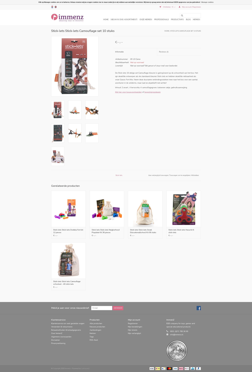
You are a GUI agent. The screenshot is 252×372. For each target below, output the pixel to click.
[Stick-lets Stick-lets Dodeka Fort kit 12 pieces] (68, 209)
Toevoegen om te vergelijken (180, 175)
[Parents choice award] (183, 350)
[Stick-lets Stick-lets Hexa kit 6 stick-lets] (183, 209)
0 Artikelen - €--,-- (169, 7)
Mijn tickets (132, 330)
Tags (92, 336)
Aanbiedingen (95, 330)
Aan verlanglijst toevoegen (158, 175)
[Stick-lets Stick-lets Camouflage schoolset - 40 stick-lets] (68, 261)
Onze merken (146, 19)
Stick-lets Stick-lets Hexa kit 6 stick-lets (181, 231)
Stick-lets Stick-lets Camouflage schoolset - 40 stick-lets (66, 282)
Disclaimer (55, 340)
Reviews (163, 52)
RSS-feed (94, 340)
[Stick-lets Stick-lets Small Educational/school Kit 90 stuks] (145, 209)
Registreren (133, 323)
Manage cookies (207, 2)
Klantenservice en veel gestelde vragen (67, 323)
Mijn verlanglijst (134, 333)
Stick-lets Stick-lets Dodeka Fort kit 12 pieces (68, 231)
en (56, 7)
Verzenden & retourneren (61, 327)
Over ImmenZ (56, 333)
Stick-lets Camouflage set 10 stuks (185, 31)
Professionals (161, 19)
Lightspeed (85, 368)
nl (52, 7)
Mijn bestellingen (135, 327)
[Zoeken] (181, 15)
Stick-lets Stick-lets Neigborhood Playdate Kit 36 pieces (106, 231)
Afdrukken (195, 175)
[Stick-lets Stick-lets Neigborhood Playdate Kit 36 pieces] (107, 209)
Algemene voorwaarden (61, 336)
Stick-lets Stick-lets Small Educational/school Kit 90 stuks (143, 231)
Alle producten (96, 323)
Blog (188, 19)
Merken (196, 19)
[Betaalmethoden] (151, 368)
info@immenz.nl (176, 334)
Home (106, 19)
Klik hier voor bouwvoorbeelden (128, 92)
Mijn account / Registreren (191, 7)
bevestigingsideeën (153, 92)
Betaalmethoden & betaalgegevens (66, 330)
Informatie (119, 52)
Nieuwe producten (97, 327)
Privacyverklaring (58, 343)
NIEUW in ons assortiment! (124, 19)
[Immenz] (67, 17)
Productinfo (177, 19)
